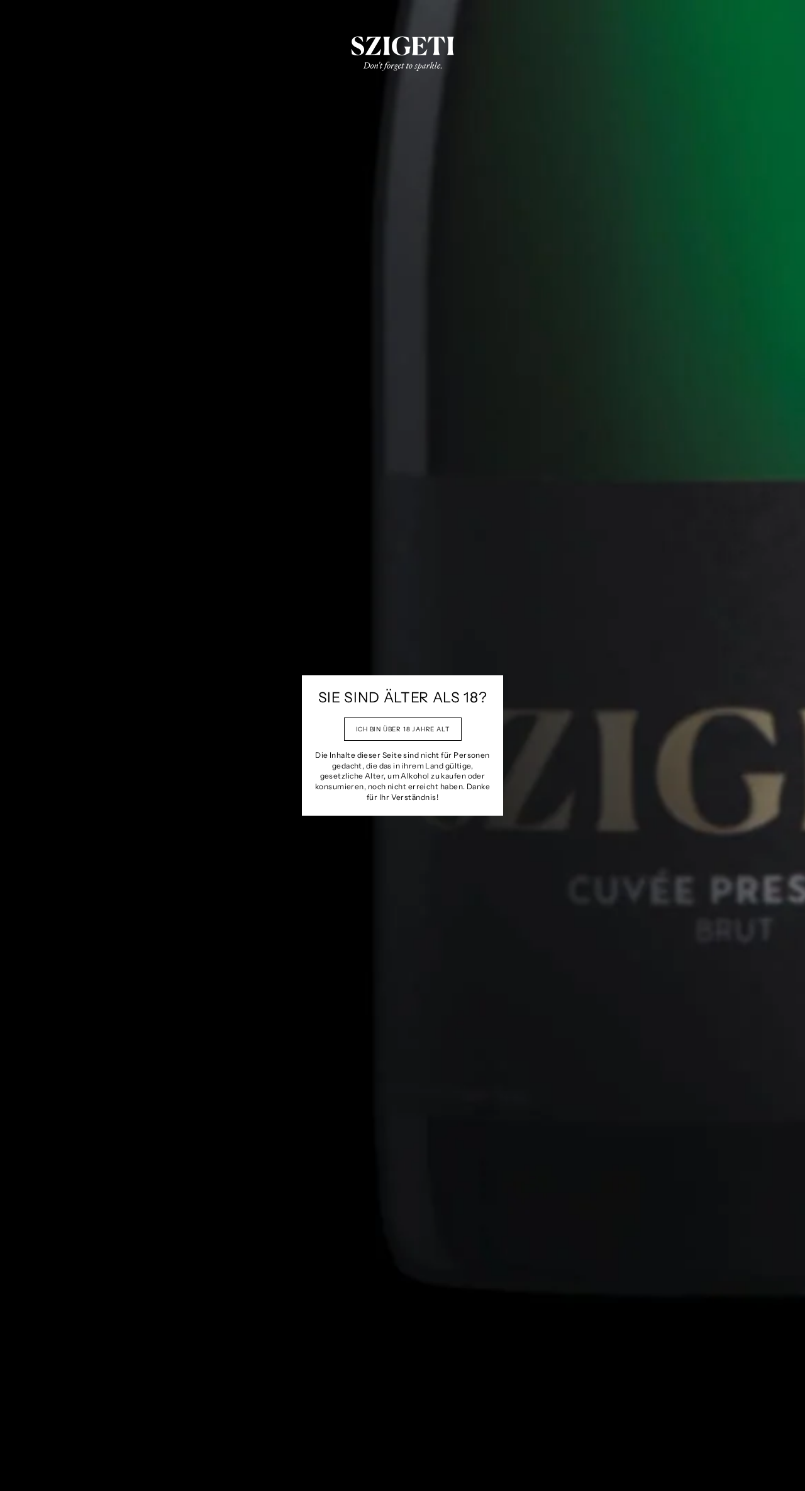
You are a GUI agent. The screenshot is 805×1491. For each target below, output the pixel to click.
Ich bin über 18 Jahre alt (403, 729)
